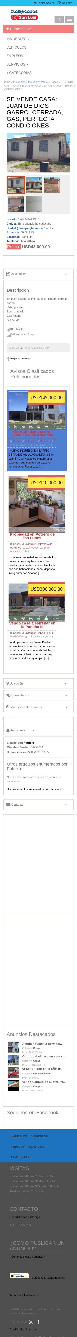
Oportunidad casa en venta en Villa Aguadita (32, 433)
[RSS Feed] (31, 1322)
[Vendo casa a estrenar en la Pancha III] (37, 602)
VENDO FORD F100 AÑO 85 (42, 1069)
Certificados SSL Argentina (48, 1277)
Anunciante (17, 730)
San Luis (45, 441)
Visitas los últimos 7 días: (27, 1176)
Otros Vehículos (42, 1073)
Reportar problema (21, 358)
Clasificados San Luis (23, 1329)
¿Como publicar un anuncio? (27, 1256)
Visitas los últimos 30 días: (28, 1181)
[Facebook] (38, 1322)
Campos (38, 1086)
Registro (66, 2)
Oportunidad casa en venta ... (43, 1056)
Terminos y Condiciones (24, 1295)
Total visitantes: (20, 1191)
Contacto (17, 804)
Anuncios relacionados (26, 707)
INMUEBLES (16, 39)
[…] (41, 466)
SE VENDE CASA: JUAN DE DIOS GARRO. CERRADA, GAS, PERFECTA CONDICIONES (35, 112)
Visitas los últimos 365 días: (29, 1186)
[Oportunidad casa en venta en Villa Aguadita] (37, 410)
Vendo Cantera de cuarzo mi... (44, 1082)
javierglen (30, 441)
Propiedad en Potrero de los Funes (32, 536)
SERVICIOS (16, 64)
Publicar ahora (20, 29)
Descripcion (18, 273)
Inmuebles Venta (38, 82)
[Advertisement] (38, 864)
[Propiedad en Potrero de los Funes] (37, 504)
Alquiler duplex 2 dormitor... (42, 1043)
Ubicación (16, 683)
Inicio (7, 82)
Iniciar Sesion (46, 2)
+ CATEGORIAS (19, 73)
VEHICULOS (16, 47)
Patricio (29, 742)
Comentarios (19, 695)
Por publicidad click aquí (25, 1217)
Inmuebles (19, 82)
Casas (54, 82)
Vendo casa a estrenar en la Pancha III (32, 625)
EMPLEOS (14, 56)
